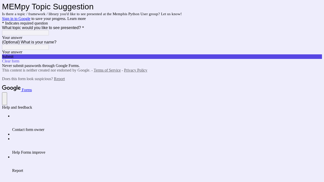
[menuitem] (167, 123)
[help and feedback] (4, 98)
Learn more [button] (76, 18)
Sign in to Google (16, 18)
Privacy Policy (135, 70)
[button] (162, 56)
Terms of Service (107, 70)
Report (59, 79)
